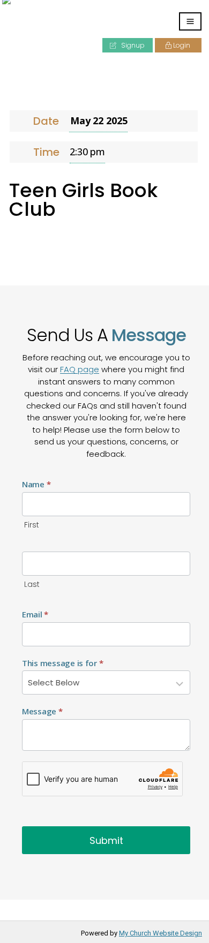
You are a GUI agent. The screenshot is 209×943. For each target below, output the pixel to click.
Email (35, 614)
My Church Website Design (160, 933)
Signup (132, 45)
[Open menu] (190, 21)
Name (36, 484)
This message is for (62, 663)
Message (42, 711)
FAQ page (79, 369)
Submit (106, 840)
